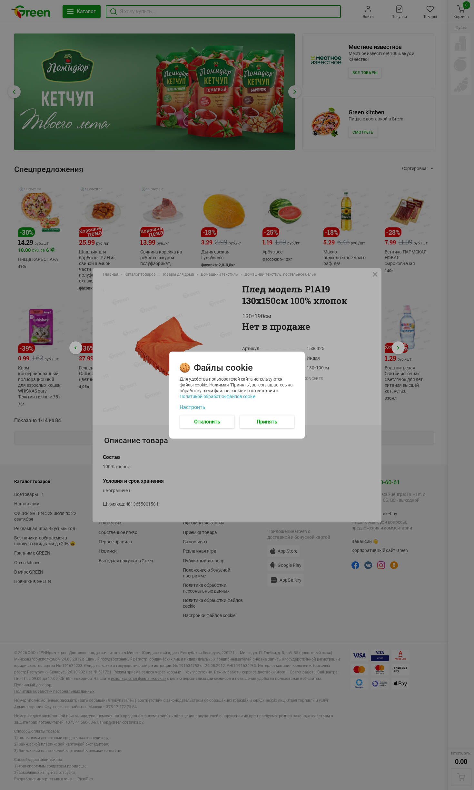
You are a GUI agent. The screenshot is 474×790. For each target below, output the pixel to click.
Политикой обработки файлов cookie (217, 396)
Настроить (192, 407)
